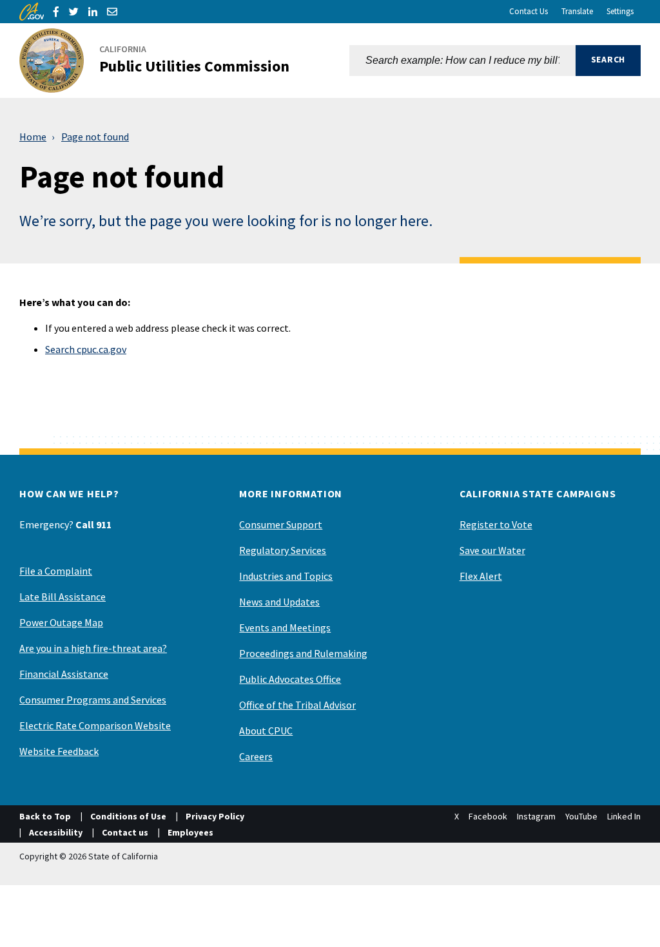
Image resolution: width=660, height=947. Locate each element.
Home (32, 136)
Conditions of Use (128, 816)
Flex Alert (481, 575)
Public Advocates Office (290, 679)
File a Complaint (55, 570)
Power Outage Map (61, 622)
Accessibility (55, 832)
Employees (190, 832)
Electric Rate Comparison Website (95, 725)
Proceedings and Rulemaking (303, 653)
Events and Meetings (285, 627)
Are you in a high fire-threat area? (93, 648)
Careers (256, 756)
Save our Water (492, 550)
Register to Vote (496, 524)
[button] (608, 60)
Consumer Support (280, 524)
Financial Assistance (63, 673)
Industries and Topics (286, 575)
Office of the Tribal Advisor (297, 704)
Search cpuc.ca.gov (85, 349)
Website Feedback (59, 751)
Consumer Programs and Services (92, 699)
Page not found (95, 136)
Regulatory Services (282, 550)
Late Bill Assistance (62, 596)
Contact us (125, 832)
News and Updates (279, 601)
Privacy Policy (215, 816)
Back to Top (45, 816)
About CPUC (266, 730)
